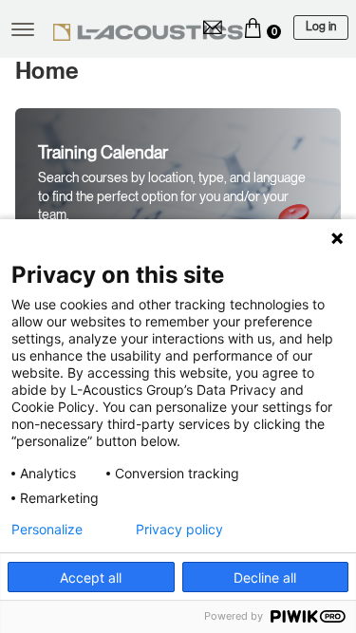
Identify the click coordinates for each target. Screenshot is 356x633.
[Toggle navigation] (23, 29)
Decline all (265, 577)
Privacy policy (179, 529)
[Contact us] (212, 27)
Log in (321, 26)
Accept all (91, 577)
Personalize (47, 529)
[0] (252, 27)
